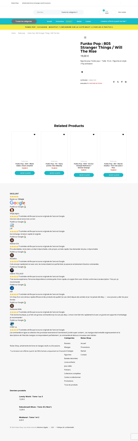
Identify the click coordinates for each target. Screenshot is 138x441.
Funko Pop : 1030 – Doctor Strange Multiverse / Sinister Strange (84, 165)
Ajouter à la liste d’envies (82, 72)
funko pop (21, 33)
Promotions (64, 21)
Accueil (49, 21)
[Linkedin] (126, 82)
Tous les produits (71, 385)
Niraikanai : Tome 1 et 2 (29, 417)
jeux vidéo (68, 366)
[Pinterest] (122, 82)
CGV (52, 427)
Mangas (67, 347)
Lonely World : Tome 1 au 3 (31, 397)
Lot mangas (68, 351)
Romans (67, 343)
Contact (88, 21)
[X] (118, 82)
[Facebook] (114, 82)
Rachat (79, 21)
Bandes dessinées (71, 358)
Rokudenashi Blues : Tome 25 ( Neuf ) (35, 407)
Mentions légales (42, 427)
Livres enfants (69, 362)
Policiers (67, 370)
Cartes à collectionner (72, 377)
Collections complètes (72, 373)
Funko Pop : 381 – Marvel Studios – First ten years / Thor (113, 165)
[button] (122, 12)
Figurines (67, 355)
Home (13, 33)
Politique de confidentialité (65, 427)
